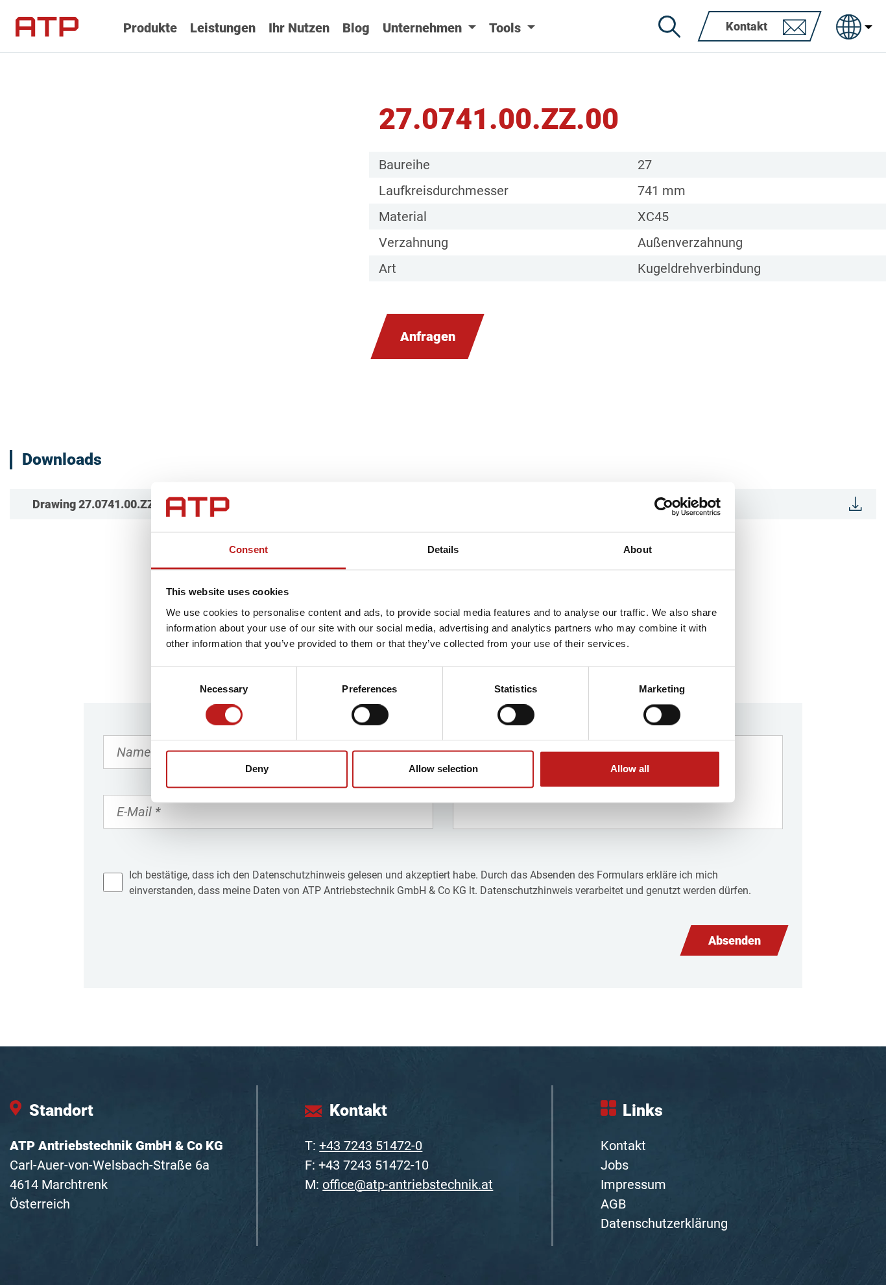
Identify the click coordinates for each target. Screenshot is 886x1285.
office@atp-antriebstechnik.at (407, 1184)
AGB (613, 1204)
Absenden (734, 940)
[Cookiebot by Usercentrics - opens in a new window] (664, 507)
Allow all (629, 768)
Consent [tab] (248, 549)
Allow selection (443, 768)
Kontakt (623, 1145)
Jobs (615, 1165)
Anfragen (427, 336)
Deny (257, 768)
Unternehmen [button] (424, 28)
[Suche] (669, 27)
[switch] (370, 715)
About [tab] (637, 549)
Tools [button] (506, 28)
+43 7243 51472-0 (370, 1145)
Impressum (633, 1184)
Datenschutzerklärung (664, 1223)
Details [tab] (443, 549)
